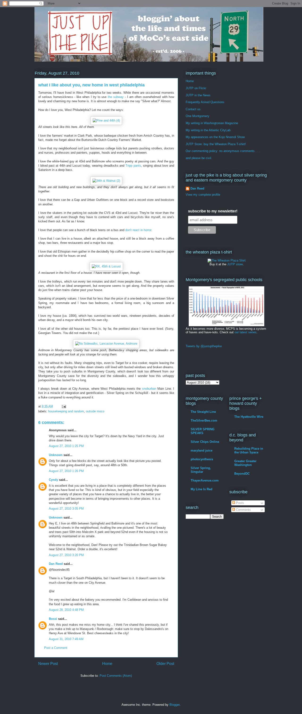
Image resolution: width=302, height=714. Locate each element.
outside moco (95, 411)
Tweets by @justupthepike (204, 346)
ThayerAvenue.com (205, 480)
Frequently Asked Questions (205, 102)
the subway (116, 97)
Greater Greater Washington (245, 463)
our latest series (245, 332)
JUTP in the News (198, 95)
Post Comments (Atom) (116, 675)
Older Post (165, 664)
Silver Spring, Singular (201, 469)
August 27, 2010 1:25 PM (66, 446)
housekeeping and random (66, 411)
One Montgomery (197, 116)
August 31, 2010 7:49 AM (66, 639)
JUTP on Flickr (196, 88)
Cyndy (53, 480)
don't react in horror (138, 230)
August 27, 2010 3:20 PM (66, 555)
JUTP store (235, 264)
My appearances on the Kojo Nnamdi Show (215, 137)
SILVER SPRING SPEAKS (202, 431)
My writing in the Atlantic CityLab (208, 130)
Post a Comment (55, 648)
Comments (243, 509)
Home (107, 664)
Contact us (193, 109)
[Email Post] (63, 406)
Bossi (53, 619)
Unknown (56, 455)
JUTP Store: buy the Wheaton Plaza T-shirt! (216, 144)
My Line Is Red (201, 489)
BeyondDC (242, 473)
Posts (239, 503)
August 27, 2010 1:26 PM (66, 471)
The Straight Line (203, 412)
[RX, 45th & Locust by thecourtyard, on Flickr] (106, 266)
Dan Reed (56, 564)
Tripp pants (133, 165)
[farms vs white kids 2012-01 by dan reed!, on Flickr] (226, 325)
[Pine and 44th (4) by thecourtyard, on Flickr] (106, 120)
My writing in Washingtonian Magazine (212, 123)
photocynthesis (202, 459)
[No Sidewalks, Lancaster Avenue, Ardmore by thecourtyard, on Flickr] (106, 343)
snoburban (149, 388)
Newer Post (48, 664)
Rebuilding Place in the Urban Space (248, 450)
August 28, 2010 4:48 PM (66, 610)
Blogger (174, 704)
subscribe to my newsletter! (212, 211)
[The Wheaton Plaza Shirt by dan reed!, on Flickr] (227, 260)
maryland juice (201, 450)
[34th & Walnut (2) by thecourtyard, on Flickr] (106, 180)
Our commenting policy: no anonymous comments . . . (223, 151)
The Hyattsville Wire (248, 416)
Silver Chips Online (205, 442)
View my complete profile (203, 194)
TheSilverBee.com (204, 420)
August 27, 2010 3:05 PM (66, 508)
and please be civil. (199, 158)
